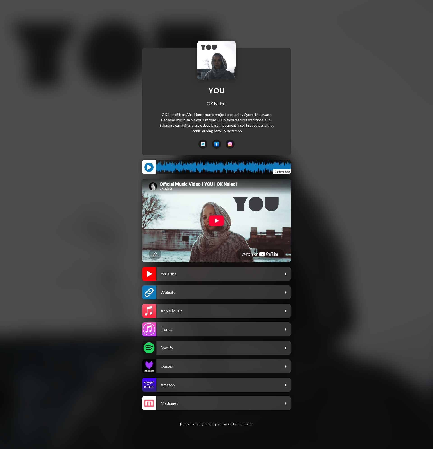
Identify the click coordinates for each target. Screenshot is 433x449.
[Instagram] (230, 144)
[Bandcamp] (202, 144)
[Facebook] (216, 144)
